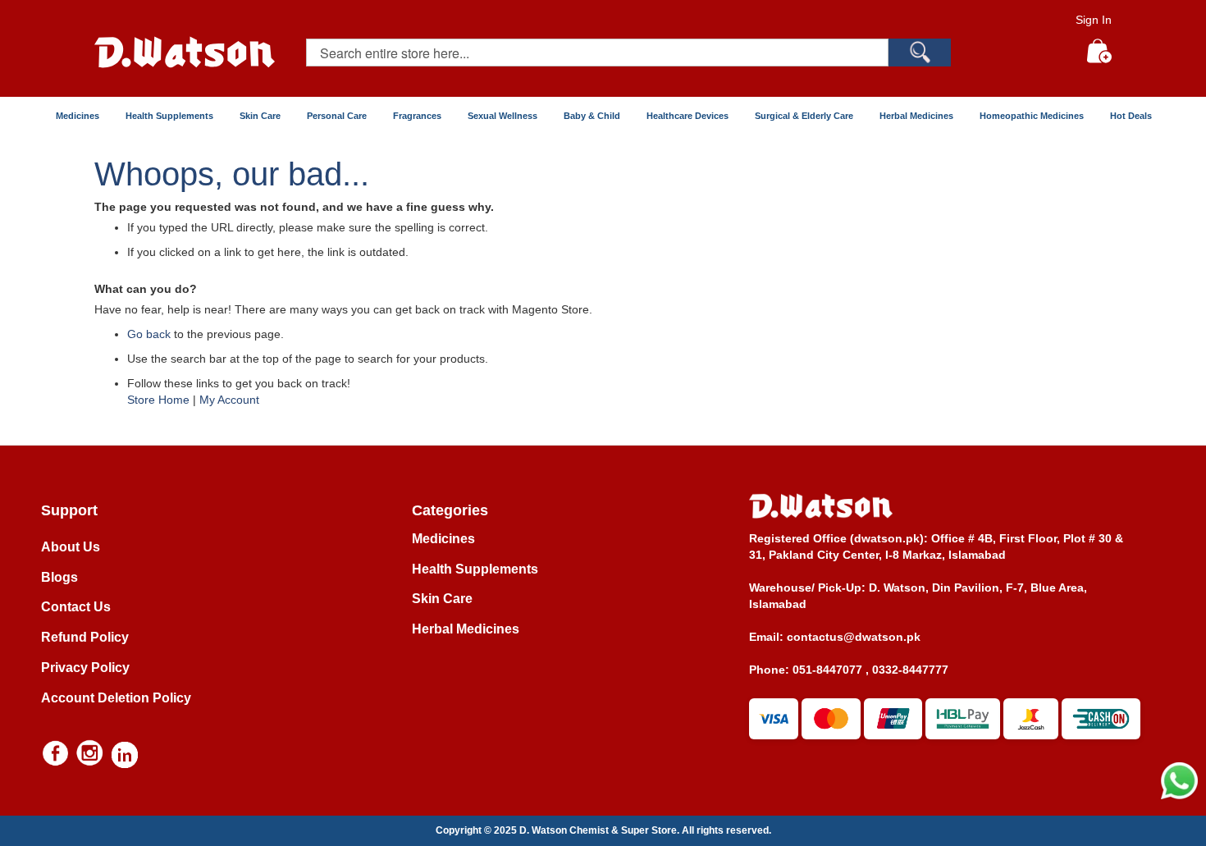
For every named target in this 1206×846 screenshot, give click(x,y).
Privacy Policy (85, 668)
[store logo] (184, 52)
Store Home (158, 399)
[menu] (603, 116)
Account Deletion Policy (116, 698)
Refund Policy (85, 637)
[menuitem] (76, 116)
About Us (70, 547)
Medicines (443, 539)
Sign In (1094, 19)
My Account (229, 399)
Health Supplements (475, 569)
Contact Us (76, 607)
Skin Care (442, 599)
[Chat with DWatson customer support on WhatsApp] (1179, 795)
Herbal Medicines (465, 629)
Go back (149, 334)
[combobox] (597, 52)
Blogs (59, 577)
